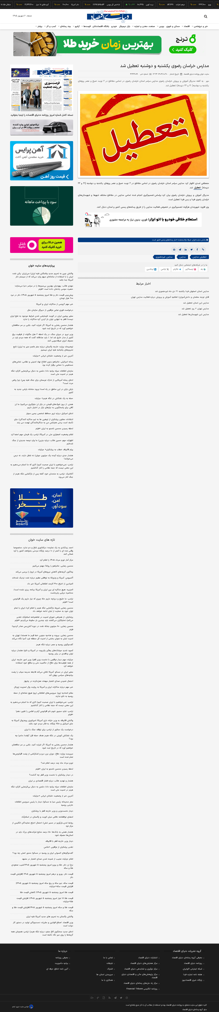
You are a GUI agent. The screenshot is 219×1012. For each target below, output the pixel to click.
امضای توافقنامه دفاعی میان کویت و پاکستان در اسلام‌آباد (47, 817)
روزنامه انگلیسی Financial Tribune (141, 988)
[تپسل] (86, 214)
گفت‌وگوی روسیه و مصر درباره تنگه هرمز (54, 644)
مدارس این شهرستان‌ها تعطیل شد (193, 314)
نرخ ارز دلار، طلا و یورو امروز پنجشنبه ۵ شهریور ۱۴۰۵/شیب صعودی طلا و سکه (42, 866)
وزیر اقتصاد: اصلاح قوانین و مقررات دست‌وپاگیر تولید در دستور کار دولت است (43, 924)
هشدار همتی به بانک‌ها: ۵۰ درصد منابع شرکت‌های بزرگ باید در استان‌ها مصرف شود (44, 833)
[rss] (109, 997)
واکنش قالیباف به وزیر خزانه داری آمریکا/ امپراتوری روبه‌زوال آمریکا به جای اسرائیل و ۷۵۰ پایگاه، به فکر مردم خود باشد (42, 722)
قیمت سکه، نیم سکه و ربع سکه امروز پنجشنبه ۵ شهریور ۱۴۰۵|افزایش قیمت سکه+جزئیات (44, 885)
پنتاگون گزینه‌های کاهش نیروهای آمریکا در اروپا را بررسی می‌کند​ (44, 572)
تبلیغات (109, 963)
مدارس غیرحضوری (164, 257)
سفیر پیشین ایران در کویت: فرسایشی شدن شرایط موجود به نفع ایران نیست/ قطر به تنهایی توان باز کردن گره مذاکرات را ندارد (41, 318)
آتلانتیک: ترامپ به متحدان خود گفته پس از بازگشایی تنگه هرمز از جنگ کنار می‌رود (43, 475)
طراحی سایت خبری (22, 1007)
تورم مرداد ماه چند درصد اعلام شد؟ (57, 763)
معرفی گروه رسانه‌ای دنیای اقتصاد (187, 957)
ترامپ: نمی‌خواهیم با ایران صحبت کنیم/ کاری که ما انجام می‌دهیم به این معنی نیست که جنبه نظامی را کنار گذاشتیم (41, 466)
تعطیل (197, 187)
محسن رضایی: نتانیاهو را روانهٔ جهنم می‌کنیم (53, 566)
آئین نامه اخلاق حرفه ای (57, 969)
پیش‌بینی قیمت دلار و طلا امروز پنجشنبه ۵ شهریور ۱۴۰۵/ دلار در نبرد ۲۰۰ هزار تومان (42, 297)
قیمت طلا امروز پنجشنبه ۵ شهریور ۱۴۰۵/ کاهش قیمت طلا (46, 892)
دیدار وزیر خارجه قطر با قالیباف (59, 841)
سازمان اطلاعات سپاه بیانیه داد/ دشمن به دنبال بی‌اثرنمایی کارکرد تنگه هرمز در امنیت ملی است (42, 372)
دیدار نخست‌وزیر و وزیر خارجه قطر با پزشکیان (52, 811)
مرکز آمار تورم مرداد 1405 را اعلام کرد (56, 560)
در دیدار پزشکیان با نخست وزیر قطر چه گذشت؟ (51, 775)
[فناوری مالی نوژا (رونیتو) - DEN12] (41, 508)
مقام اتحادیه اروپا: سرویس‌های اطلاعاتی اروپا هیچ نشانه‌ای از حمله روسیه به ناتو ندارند (43, 695)
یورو (191, 4)
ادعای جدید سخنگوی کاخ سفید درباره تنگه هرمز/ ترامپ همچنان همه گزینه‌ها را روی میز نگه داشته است (42, 933)
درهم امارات (161, 4)
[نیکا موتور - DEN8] (41, 127)
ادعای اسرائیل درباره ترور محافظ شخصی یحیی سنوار (49, 413)
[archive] (92, 997)
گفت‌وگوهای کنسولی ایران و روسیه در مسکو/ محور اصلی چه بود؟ (43, 853)
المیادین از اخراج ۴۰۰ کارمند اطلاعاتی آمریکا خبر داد (50, 583)
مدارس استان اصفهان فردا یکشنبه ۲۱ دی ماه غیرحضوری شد (182, 291)
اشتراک (110, 969)
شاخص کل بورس (94, 4)
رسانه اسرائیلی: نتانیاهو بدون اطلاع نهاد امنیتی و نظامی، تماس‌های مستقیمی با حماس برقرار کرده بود (42, 363)
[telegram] (179, 249)
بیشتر (39, 26)
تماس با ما (108, 957)
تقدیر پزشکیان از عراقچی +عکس (58, 847)
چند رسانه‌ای (65, 26)
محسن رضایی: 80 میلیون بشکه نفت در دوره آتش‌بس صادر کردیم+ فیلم (42, 628)
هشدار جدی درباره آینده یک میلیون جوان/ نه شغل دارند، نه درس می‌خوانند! (43, 457)
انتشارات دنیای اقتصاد (147, 957)
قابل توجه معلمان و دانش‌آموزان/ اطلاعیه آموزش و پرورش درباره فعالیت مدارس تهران (170, 297)
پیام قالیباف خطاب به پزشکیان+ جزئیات (55, 449)
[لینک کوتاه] (203, 249)
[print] (174, 249)
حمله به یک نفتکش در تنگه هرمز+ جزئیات (54, 398)
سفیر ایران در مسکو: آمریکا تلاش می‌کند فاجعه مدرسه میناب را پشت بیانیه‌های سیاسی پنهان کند (42, 673)
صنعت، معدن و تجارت (144, 26)
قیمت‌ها (87, 26)
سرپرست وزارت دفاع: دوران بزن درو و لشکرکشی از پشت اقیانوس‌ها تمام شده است (43, 755)
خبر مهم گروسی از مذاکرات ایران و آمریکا (54, 304)
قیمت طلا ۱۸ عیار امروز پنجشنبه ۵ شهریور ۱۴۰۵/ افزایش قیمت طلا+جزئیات (45, 900)
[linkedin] (185, 249)
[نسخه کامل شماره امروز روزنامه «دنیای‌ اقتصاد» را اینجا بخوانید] (41, 88)
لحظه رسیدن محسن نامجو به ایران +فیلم (54, 428)
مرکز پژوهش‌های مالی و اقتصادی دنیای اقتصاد (139, 976)
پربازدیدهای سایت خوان (41, 266)
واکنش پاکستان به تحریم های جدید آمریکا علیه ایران (49, 916)
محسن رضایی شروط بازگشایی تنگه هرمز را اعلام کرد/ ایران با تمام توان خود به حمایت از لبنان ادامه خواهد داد (43, 609)
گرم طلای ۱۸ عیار (23, 4)
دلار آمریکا (56, 4)
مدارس (182, 257)
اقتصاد (186, 26)
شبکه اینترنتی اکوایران (192, 969)
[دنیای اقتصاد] (109, 16)
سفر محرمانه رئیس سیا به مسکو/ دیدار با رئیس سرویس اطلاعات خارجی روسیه (44, 803)
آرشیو (77, 26)
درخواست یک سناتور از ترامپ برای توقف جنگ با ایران (48, 729)
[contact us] (98, 997)
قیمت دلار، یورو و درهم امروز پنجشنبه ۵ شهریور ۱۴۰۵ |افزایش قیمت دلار (41, 876)
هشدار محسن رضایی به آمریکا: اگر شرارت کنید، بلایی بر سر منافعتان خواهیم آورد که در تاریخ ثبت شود (42, 327)
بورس (161, 26)
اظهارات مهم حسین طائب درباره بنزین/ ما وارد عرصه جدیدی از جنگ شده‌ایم (42, 442)
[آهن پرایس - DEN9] (41, 161)
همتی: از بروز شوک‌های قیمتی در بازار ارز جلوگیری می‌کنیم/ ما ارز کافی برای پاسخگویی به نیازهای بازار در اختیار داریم (44, 406)
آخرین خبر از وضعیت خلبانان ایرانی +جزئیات (53, 356)
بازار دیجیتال (124, 26)
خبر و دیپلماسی (200, 26)
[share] (103, 997)
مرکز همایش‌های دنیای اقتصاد (143, 963)
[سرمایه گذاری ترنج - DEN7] (109, 44)
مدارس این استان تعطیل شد (196, 303)
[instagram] (126, 997)
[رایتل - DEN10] (41, 245)
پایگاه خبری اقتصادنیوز (192, 980)
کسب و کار (51, 26)
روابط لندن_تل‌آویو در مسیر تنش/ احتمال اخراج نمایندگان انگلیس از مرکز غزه (42, 824)
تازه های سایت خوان (41, 540)
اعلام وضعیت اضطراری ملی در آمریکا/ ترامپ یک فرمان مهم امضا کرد (42, 434)
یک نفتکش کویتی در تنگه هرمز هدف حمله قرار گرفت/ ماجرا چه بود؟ (44, 737)
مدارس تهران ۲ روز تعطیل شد (195, 308)
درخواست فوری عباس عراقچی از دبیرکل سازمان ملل (50, 310)
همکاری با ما (107, 980)
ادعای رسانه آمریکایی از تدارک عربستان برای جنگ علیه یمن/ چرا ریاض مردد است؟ (42, 382)
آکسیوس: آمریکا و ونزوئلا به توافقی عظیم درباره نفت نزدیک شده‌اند (42, 578)
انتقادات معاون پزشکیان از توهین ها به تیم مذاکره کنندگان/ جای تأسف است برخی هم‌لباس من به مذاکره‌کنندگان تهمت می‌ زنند (43, 421)
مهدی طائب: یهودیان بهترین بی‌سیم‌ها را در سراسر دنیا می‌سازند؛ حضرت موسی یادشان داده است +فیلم (44, 287)
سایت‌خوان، (196, 239)
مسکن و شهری (173, 26)
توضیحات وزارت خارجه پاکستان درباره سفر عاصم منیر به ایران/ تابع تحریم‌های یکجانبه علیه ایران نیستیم (43, 348)
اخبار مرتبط (143, 283)
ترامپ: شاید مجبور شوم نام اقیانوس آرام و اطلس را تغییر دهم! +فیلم (44, 713)
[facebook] (197, 249)
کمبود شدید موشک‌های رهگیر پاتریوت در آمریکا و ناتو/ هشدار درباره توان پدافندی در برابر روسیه (42, 652)
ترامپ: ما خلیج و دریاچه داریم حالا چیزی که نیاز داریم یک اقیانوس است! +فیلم (43, 600)
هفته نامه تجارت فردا (192, 974)
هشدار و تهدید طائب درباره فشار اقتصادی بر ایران (50, 781)
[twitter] (191, 249)
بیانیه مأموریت (61, 963)
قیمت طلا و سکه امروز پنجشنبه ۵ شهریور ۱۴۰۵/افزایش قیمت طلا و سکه (42, 909)
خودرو (114, 26)
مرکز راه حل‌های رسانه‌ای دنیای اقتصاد (140, 983)
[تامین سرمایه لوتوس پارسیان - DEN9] (41, 206)
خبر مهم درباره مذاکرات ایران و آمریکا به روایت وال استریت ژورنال (43, 687)
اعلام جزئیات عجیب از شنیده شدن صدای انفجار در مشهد (47, 859)
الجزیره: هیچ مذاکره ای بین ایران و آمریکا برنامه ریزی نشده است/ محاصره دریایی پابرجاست (43, 591)
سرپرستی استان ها (104, 974)
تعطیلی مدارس (199, 257)
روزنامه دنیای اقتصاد (193, 963)
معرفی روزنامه (61, 957)
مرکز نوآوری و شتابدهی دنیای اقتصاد (140, 969)
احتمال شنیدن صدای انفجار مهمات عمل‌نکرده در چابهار (48, 681)
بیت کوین (131, 4)
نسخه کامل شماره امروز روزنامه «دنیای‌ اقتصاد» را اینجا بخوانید (42, 115)
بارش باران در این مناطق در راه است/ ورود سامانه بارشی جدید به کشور (43, 391)
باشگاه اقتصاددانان (101, 26)
